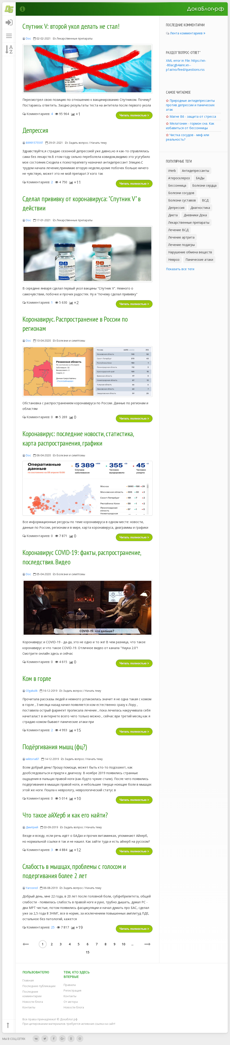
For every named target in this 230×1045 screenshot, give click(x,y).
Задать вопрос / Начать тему (88, 143)
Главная (28, 980)
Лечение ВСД (178, 230)
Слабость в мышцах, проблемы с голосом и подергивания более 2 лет (74, 871)
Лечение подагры (181, 245)
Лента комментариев (186, 33)
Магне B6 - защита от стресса (193, 116)
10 (123, 944)
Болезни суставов (182, 200)
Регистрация (72, 990)
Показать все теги (180, 269)
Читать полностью (133, 115)
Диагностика (200, 207)
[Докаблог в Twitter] (44, 1038)
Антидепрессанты (195, 170)
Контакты (28, 1007)
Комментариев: (39, 114)
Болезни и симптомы (71, 340)
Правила (70, 985)
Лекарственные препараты (75, 38)
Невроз (173, 259)
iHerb (172, 170)
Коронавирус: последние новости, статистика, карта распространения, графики (78, 438)
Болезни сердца (204, 185)
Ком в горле (36, 678)
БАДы (200, 178)
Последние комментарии (32, 994)
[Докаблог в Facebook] (53, 1038)
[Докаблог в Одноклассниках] (71, 1038)
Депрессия (35, 130)
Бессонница (177, 185)
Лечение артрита (181, 237)
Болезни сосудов (181, 193)
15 (87, 952)
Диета (173, 215)
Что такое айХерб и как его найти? (65, 815)
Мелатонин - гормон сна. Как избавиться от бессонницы (190, 125)
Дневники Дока (195, 215)
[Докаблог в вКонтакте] (36, 1038)
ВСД (205, 200)
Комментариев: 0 (39, 417)
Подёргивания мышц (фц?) (54, 746)
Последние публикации (38, 986)
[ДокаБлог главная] (9, 9)
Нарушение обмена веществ (190, 252)
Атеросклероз (179, 178)
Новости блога (32, 1002)
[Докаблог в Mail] (79, 1038)
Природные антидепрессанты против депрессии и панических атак (190, 105)
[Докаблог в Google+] (62, 1038)
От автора (71, 1002)
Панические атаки (199, 259)
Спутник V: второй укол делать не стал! (70, 26)
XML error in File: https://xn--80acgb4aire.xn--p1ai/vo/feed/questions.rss (186, 65)
